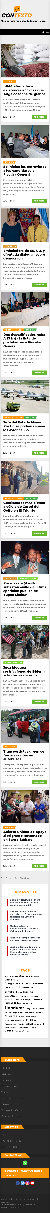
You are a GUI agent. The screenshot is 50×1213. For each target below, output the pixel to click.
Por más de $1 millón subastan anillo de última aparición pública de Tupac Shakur (25, 589)
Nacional (6, 1068)
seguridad (39, 1024)
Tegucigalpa (10, 1028)
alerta (8, 976)
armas (15, 976)
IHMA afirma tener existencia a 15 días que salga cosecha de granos (24, 90)
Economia (28, 992)
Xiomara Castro (22, 1031)
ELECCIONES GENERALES (27, 996)
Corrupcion (37, 984)
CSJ (32, 988)
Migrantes (18, 1012)
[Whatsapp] (25, 1163)
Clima (15, 980)
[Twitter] (23, 1183)
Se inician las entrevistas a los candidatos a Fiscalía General (24, 170)
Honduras (15, 1007)
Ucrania (9, 1030)
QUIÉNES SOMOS (11, 1141)
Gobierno (19, 1003)
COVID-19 (9, 988)
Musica (21, 1017)
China (8, 979)
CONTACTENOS (9, 1147)
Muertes (11, 1016)
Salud (29, 1023)
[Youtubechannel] (32, 1183)
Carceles (35, 976)
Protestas (10, 1024)
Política (31, 1020)
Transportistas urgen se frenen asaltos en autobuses (23, 755)
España (18, 1000)
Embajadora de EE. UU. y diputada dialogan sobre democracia (24, 254)
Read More (39, 117)
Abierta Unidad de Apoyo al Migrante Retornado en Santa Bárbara (25, 836)
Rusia (21, 1024)
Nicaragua (9, 1020)
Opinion (5, 1104)
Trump (32, 1028)
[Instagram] (27, 1183)
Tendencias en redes (12, 1098)
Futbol (9, 1003)
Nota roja (6, 1080)
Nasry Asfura (30, 1017)
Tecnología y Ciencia (12, 1110)
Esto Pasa (6, 1074)
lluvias (41, 1008)
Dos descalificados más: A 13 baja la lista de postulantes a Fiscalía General (24, 340)
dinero (9, 991)
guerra (29, 1003)
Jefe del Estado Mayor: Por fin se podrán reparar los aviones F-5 (24, 426)
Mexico (8, 1012)
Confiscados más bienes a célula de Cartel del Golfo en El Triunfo (24, 507)
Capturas (24, 976)
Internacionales (9, 1086)
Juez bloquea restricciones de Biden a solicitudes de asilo (24, 671)
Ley (28, 1008)
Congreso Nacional (17, 983)
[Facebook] (18, 1183)
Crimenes (23, 987)
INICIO (5, 1135)
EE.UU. (10, 996)
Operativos (20, 1020)
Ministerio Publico (34, 1012)
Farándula (37, 1000)
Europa (27, 999)
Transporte (22, 1028)
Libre (34, 1008)
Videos (5, 1092)
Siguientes (26, 878)
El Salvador (9, 1000)
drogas (19, 992)
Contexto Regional (11, 1116)
